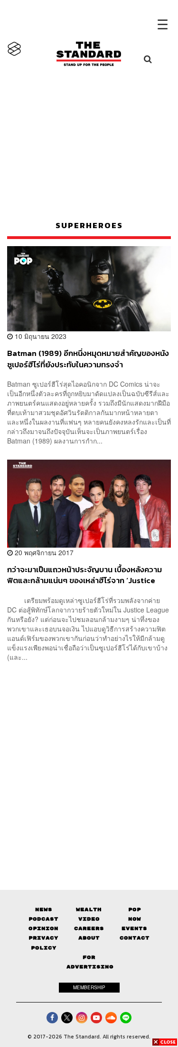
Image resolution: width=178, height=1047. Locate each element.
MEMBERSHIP (89, 987)
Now (134, 919)
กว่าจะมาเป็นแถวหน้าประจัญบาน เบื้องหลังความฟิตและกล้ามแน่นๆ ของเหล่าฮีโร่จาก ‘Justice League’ (84, 575)
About (89, 938)
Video (89, 919)
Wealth (89, 909)
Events (134, 928)
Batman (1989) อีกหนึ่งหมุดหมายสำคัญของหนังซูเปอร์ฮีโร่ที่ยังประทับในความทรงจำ (88, 358)
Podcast (43, 919)
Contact (135, 938)
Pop (134, 909)
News (43, 909)
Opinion (43, 928)
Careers (89, 928)
